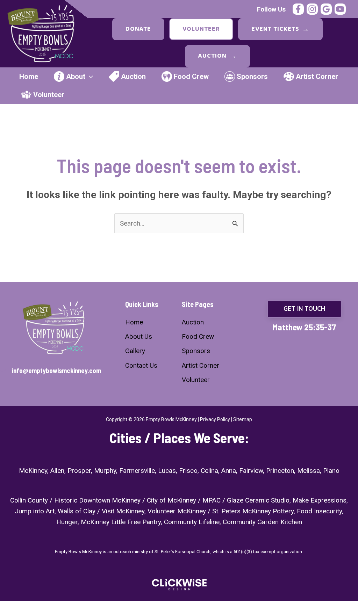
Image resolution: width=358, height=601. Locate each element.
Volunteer (201, 29)
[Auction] (193, 322)
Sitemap (242, 419)
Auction (217, 56)
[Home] (134, 322)
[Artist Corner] (200, 365)
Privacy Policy (215, 419)
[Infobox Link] (54, 371)
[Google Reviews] (326, 9)
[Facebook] (298, 9)
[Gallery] (135, 350)
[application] (89, 76)
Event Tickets (280, 29)
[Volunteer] (196, 379)
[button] (304, 309)
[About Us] (138, 336)
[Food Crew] (198, 336)
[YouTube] (340, 9)
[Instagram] (312, 9)
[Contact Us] (141, 365)
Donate (138, 29)
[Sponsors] (196, 350)
